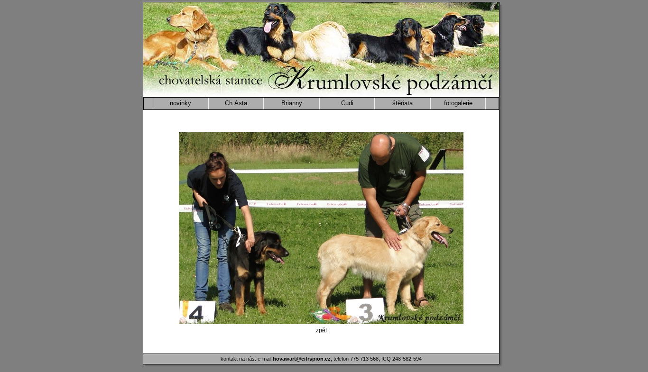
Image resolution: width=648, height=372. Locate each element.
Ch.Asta (236, 103)
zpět (321, 330)
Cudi (347, 103)
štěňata (402, 103)
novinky (180, 103)
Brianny (291, 103)
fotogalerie (458, 103)
